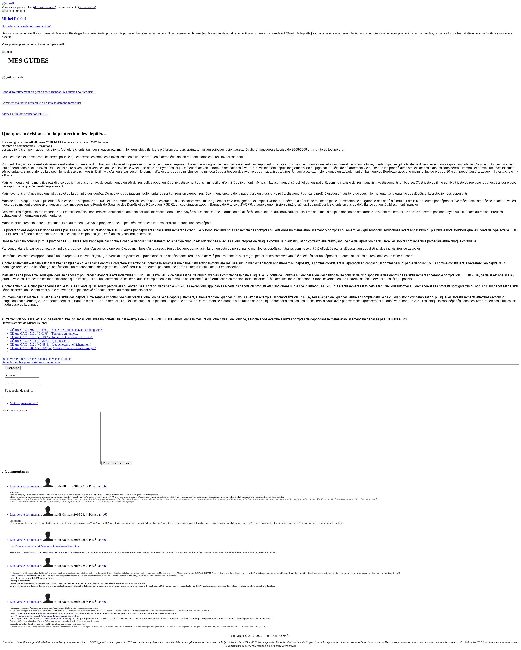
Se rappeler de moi (17, 390)
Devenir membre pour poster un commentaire (31, 362)
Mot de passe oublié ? (24, 403)
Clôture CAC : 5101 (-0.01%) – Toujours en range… (44, 333)
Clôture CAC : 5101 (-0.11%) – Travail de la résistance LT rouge (51, 337)
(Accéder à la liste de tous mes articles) (26, 26)
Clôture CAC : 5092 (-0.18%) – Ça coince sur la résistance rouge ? (53, 348)
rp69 (104, 486)
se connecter (87, 7)
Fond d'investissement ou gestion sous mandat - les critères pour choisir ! (48, 92)
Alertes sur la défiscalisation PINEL (25, 114)
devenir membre (44, 7)
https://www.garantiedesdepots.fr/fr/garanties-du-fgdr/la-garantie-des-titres (44, 546)
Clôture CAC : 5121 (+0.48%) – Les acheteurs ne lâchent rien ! (50, 344)
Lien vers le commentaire (26, 486)
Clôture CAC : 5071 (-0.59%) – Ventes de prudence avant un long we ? (56, 330)
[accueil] (8, 3)
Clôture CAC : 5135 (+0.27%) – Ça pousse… (39, 341)
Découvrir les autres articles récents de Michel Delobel (36, 358)
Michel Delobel (14, 18)
